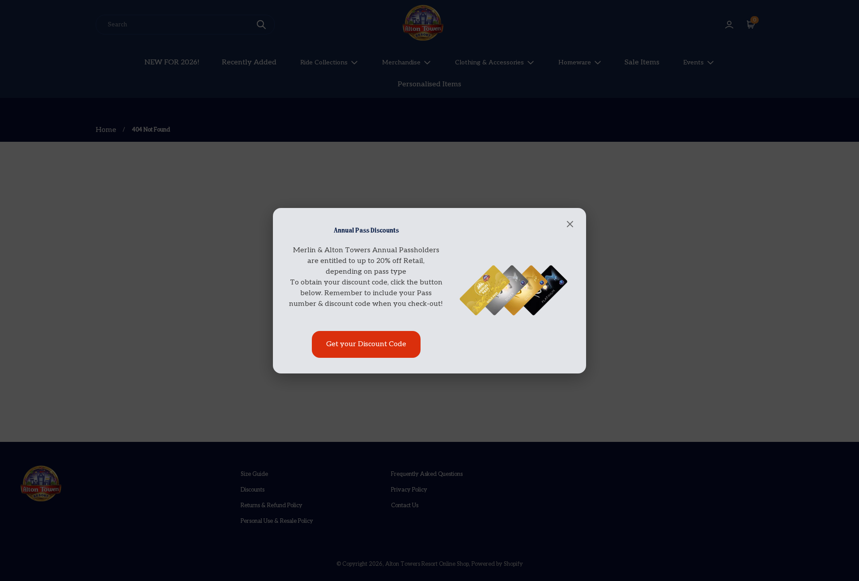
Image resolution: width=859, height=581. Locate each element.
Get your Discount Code (366, 344)
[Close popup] (570, 225)
